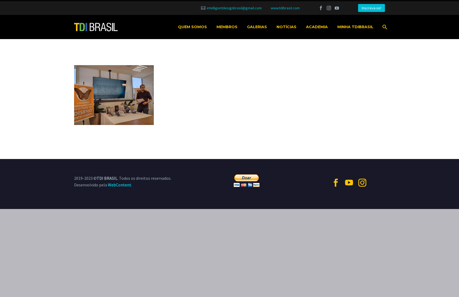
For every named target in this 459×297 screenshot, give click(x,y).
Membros (226, 26)
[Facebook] (321, 8)
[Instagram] (329, 8)
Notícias (286, 26)
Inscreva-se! (371, 8)
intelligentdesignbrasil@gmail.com (234, 8)
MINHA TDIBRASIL (355, 26)
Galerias (257, 26)
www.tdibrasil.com (285, 8)
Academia (317, 26)
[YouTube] (337, 8)
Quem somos (192, 26)
